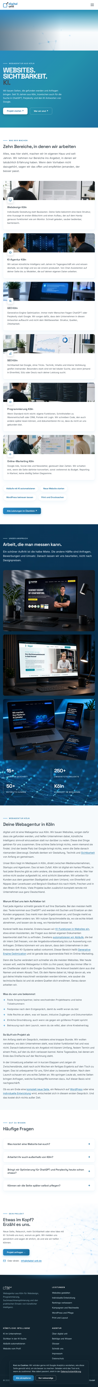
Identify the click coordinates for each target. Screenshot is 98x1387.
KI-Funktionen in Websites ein (72, 929)
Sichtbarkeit (88, 852)
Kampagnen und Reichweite (65, 1307)
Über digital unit (59, 1333)
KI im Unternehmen (12, 1333)
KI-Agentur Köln (16, 259)
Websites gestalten (61, 1292)
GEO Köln (12, 308)
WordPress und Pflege (63, 1312)
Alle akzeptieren (23, 1378)
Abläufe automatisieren (14, 1343)
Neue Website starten (53, 488)
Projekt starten (14, 111)
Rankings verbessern (62, 1302)
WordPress (76, 1089)
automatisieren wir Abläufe (68, 937)
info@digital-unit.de (31, 1261)
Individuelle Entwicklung (63, 1297)
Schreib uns (57, 1348)
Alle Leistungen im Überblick (21, 511)
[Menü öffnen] (92, 5)
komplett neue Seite (38, 1089)
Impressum (57, 1353)
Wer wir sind (40, 111)
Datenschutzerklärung (71, 1371)
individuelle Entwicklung (17, 1093)
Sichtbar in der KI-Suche (14, 1338)
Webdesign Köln (17, 207)
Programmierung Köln (20, 409)
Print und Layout (60, 1317)
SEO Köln (12, 360)
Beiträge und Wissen (62, 1338)
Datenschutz (58, 1358)
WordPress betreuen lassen (19, 497)
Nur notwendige (46, 1378)
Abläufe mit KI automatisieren (20, 488)
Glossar (55, 1343)
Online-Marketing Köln (20, 461)
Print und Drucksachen (52, 497)
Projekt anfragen (15, 1252)
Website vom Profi (12, 1348)
